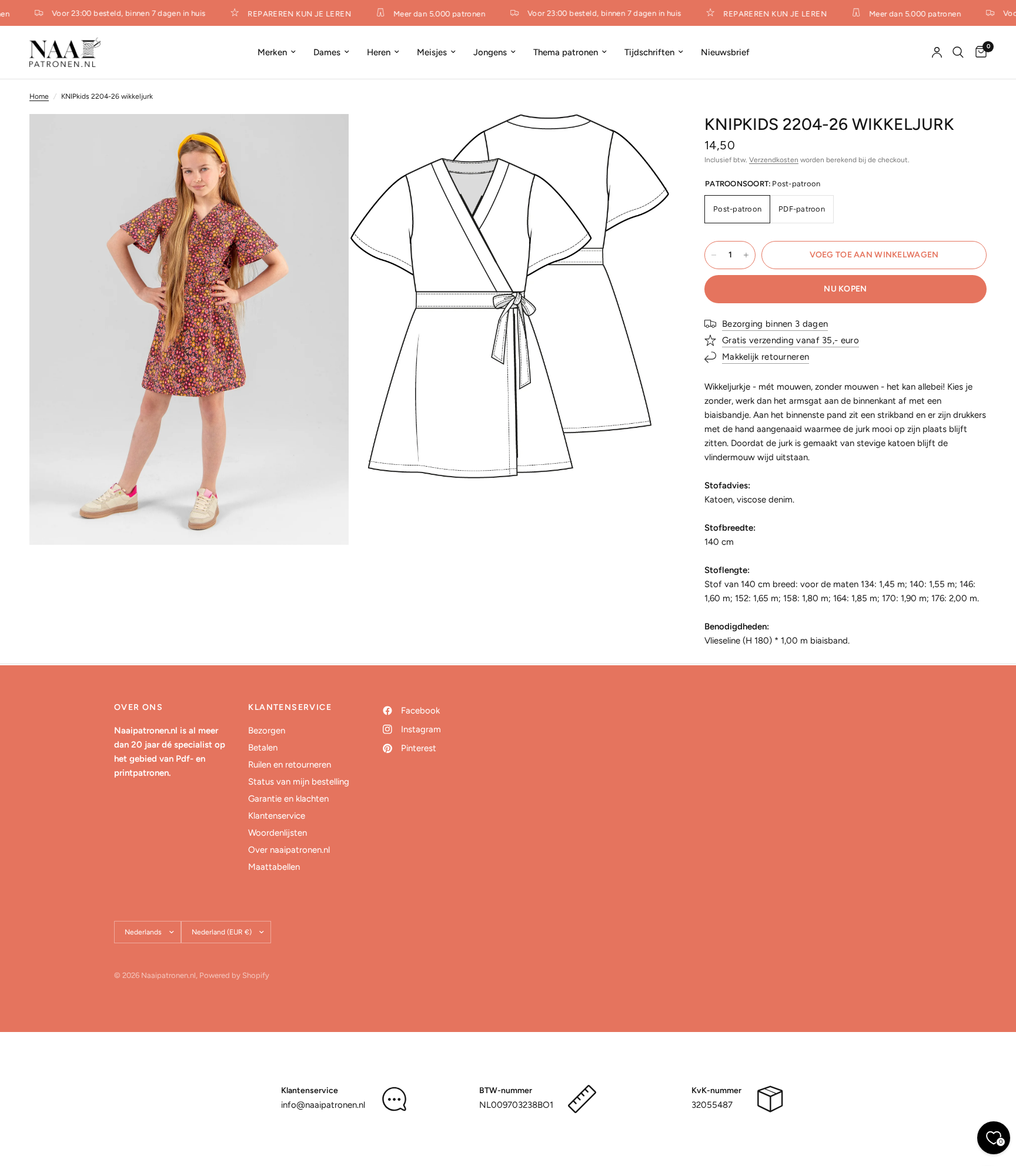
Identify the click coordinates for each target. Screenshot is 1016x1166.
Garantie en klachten (288, 798)
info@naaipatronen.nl (323, 1105)
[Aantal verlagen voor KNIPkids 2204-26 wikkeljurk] (714, 255)
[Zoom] (324, 139)
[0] (978, 52)
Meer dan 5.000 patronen (433, 13)
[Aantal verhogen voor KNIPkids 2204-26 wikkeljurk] (746, 255)
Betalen (263, 747)
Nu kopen (845, 289)
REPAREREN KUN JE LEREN (293, 13)
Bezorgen (266, 730)
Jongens (490, 52)
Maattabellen (274, 867)
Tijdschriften (649, 52)
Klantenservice (276, 815)
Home (39, 96)
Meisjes (432, 52)
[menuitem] (277, 52)
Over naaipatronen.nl (289, 850)
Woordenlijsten (277, 832)
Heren (378, 52)
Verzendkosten (773, 160)
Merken (272, 52)
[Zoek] (958, 52)
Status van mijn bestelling (298, 781)
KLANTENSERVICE (290, 707)
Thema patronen (565, 52)
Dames (326, 52)
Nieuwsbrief (725, 52)
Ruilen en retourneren (289, 764)
